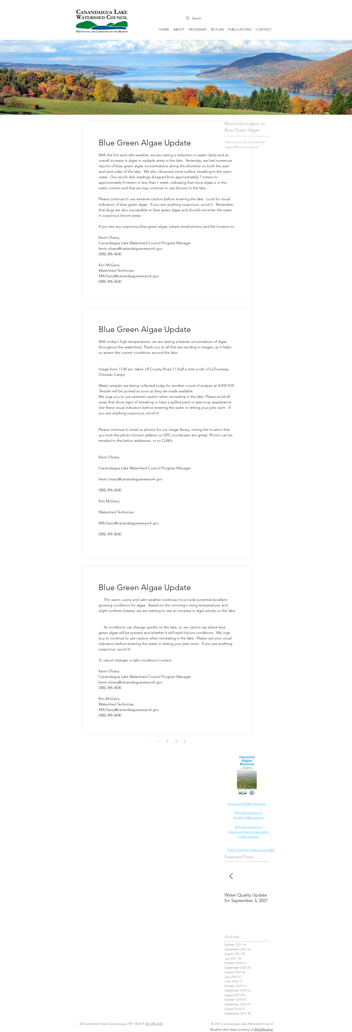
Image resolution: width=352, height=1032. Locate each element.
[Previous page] (150, 741)
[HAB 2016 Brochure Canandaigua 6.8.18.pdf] (247, 776)
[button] (179, 29)
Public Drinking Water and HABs (251, 850)
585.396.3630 (154, 1024)
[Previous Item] (231, 876)
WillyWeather (263, 1029)
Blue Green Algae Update (145, 142)
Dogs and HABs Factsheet (247, 804)
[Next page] (184, 741)
